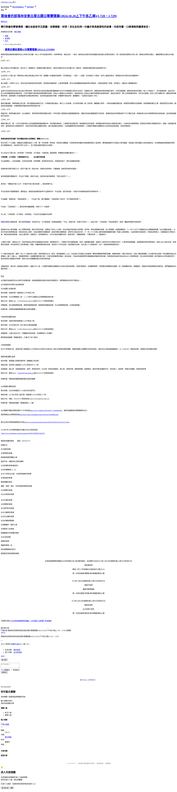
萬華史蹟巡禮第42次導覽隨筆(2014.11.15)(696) (30, 49)
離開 (11, 788)
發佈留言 (4, 672)
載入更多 (4, 660)
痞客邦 (13, 644)
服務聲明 (108, 763)
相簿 (6, 36)
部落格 (7, 38)
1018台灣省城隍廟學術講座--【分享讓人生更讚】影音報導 (30, 621)
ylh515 (3, 632)
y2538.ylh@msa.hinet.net (25, 373)
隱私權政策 (100, 763)
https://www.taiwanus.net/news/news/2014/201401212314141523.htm (46, 422)
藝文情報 (17, 32)
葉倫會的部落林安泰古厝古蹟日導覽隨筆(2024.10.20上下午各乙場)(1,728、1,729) (59, 16)
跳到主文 (4, 21)
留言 (18, 644)
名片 (6, 41)
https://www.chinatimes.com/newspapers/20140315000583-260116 (23, 433)
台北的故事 (18, 652)
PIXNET (73, 763)
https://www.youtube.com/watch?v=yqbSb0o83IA (46, 410)
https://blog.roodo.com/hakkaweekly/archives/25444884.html (38, 414)
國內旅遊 (17, 650)
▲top (3, 656)
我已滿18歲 (5, 788)
